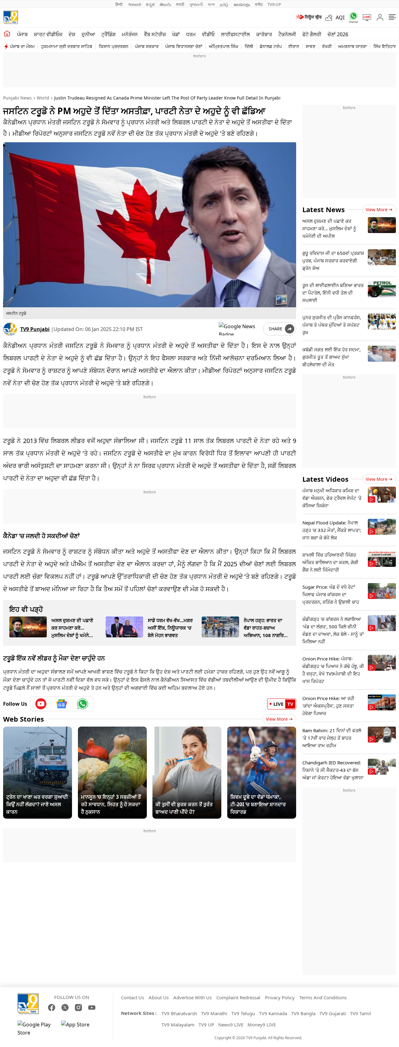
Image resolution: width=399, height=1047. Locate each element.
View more (376, 209)
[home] (7, 33)
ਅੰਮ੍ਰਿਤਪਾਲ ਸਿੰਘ (223, 46)
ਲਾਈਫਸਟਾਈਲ (235, 34)
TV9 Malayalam (178, 1024)
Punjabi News (17, 98)
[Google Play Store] (36, 1028)
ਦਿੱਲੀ (249, 46)
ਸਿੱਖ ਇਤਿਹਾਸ (385, 46)
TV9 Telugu (243, 1013)
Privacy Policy (280, 997)
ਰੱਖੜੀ (327, 46)
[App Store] (80, 1028)
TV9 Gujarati (333, 1013)
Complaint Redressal (238, 997)
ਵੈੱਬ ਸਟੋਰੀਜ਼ (155, 34)
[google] (240, 328)
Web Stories (23, 718)
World (43, 98)
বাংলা (211, 4)
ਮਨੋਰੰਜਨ (130, 34)
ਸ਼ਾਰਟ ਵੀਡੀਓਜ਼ (48, 34)
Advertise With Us (192, 997)
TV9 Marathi (214, 1013)
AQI (340, 17)
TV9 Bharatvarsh (179, 1013)
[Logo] (10, 17)
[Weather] (330, 17)
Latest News (323, 209)
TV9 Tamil (360, 1013)
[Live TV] (364, 17)
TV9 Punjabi (35, 329)
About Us (159, 997)
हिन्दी (119, 4)
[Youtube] (41, 703)
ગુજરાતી (196, 4)
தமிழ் (224, 4)
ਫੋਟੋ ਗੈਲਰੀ (311, 34)
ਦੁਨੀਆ (88, 34)
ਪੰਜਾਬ (22, 34)
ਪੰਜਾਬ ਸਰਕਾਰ (147, 46)
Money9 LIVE (262, 1024)
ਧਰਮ (191, 34)
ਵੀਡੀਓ (208, 34)
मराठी (180, 4)
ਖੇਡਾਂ (176, 34)
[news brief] (308, 17)
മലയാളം (241, 4)
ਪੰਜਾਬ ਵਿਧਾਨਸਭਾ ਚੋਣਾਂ (183, 46)
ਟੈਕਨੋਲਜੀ (287, 34)
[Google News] (61, 703)
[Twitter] (65, 1007)
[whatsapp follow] (82, 703)
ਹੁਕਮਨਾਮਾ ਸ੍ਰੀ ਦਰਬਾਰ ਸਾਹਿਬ (66, 46)
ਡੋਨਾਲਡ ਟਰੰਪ (271, 46)
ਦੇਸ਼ (72, 34)
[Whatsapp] (351, 17)
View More (277, 719)
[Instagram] (78, 1007)
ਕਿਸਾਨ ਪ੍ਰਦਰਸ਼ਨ (113, 46)
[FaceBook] (51, 1007)
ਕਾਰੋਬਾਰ (264, 34)
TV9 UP (206, 1024)
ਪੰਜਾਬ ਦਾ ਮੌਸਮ (22, 46)
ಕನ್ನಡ (150, 4)
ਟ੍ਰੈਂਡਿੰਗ (108, 34)
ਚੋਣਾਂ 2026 (338, 34)
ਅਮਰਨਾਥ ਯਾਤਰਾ (352, 46)
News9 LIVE (230, 1024)
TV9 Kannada (273, 1013)
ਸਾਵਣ (310, 46)
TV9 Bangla (303, 1013)
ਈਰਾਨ (293, 46)
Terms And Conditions (323, 997)
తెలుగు (165, 4)
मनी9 (258, 4)
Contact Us (132, 997)
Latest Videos (325, 479)
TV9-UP (274, 4)
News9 (134, 4)
